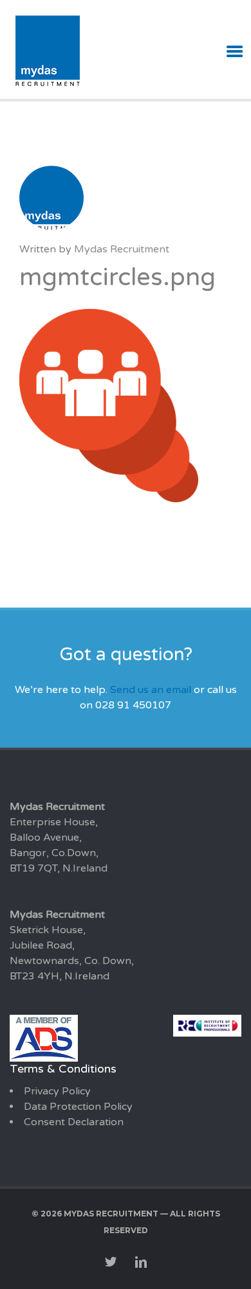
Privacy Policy (57, 1091)
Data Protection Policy (78, 1106)
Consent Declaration (74, 1122)
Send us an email (150, 689)
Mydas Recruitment (121, 249)
